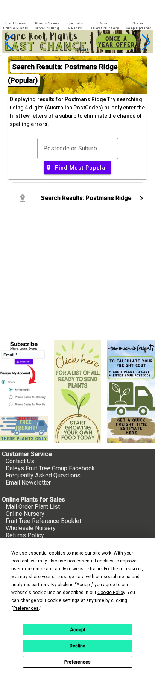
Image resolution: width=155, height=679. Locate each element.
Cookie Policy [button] (111, 592)
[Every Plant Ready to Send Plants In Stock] (78, 391)
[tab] (16, 25)
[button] (65, 49)
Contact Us (20, 461)
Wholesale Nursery (31, 528)
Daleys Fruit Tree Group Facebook (50, 468)
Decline (77, 646)
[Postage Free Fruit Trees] (24, 428)
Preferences (77, 662)
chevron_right (141, 198)
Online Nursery (25, 513)
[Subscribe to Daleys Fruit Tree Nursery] (24, 375)
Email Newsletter (28, 482)
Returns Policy (25, 535)
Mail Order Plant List (33, 506)
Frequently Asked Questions (43, 475)
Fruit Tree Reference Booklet (43, 520)
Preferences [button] (26, 608)
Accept (77, 629)
